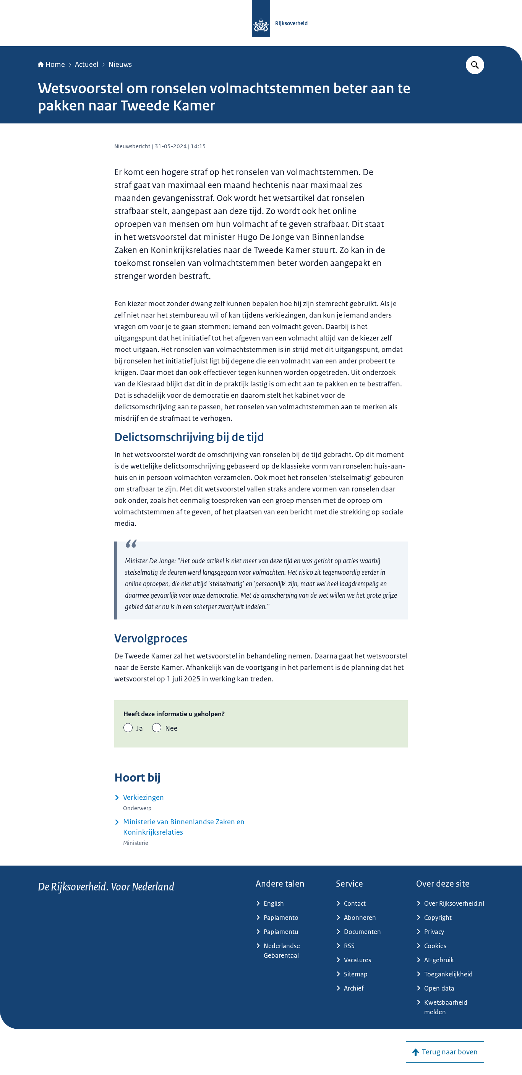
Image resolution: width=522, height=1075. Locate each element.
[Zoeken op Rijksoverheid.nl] (475, 65)
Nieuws (120, 64)
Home (55, 64)
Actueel (87, 64)
